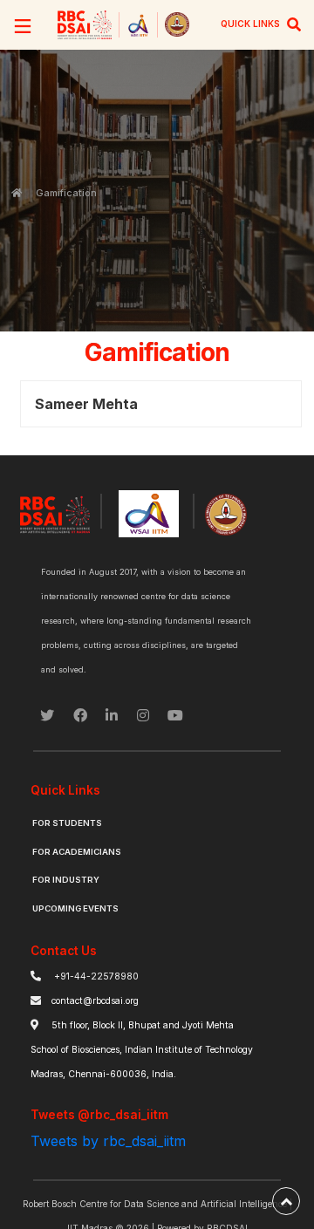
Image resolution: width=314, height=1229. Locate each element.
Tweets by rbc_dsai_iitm (108, 1141)
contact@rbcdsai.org (95, 1001)
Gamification (66, 193)
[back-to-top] (286, 1201)
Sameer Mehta (86, 404)
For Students (67, 823)
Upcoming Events (75, 908)
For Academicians (76, 852)
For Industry (65, 879)
